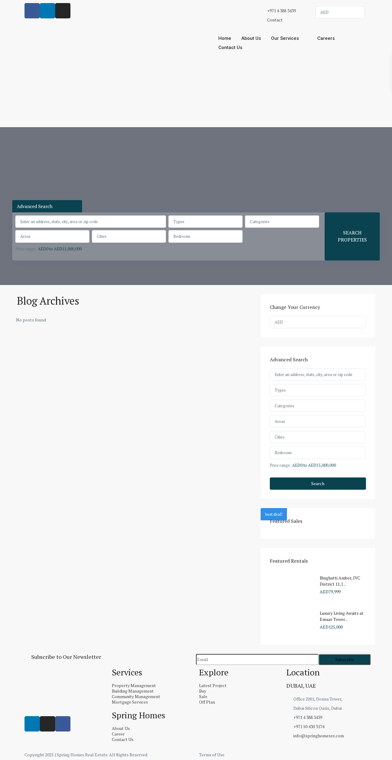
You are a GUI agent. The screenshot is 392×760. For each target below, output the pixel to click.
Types (178, 221)
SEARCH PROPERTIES (352, 236)
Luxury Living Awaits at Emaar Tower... (342, 616)
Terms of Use (211, 755)
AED (324, 12)
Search (317, 483)
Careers (326, 38)
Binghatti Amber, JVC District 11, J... (340, 581)
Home (224, 38)
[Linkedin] (32, 724)
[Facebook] (62, 724)
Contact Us (230, 47)
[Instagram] (47, 724)
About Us (251, 38)
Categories (260, 221)
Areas (25, 236)
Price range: (26, 249)
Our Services (285, 38)
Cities (102, 236)
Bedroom (181, 236)
